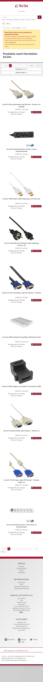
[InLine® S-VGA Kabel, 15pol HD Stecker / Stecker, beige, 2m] (22, 465)
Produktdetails (37, 112)
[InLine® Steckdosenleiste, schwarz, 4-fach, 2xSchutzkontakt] (22, 134)
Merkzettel (21, 572)
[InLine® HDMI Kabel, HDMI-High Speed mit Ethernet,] (22, 184)
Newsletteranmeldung (21, 588)
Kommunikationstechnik (21, 624)
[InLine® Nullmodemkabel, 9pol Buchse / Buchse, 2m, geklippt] (22, 89)
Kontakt (21, 566)
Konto (21, 570)
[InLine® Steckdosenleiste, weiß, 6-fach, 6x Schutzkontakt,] (22, 510)
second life (21, 630)
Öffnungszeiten (21, 568)
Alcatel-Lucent (21, 602)
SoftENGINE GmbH (22, 651)
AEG (21, 600)
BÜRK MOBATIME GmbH (22, 610)
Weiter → (32, 65)
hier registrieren (10, 42)
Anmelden (21, 11)
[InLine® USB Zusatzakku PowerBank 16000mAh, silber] (22, 322)
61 (27, 65)
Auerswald (21, 604)
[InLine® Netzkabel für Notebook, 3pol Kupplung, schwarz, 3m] (22, 228)
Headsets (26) (21, 622)
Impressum (21, 582)
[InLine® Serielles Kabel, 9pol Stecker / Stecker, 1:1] (22, 416)
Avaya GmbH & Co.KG (21, 606)
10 (21, 72)
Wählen (21, 69)
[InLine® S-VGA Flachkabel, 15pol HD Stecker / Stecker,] (22, 278)
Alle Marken (21, 598)
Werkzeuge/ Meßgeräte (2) (21, 628)
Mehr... (22, 612)
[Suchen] (40, 17)
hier (6, 46)
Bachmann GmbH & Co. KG (21, 608)
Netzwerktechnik (21, 626)
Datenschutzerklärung (21, 586)
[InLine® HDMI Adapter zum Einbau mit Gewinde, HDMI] (22, 371)
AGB (21, 584)
